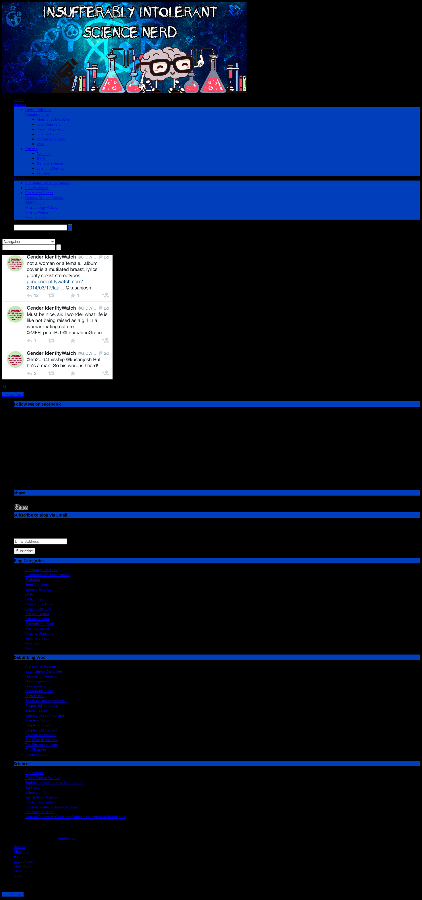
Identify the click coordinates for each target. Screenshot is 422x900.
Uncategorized (37, 628)
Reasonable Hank (39, 690)
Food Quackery (49, 124)
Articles (20, 104)
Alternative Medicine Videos (47, 183)
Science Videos (37, 618)
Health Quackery (50, 129)
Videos (19, 178)
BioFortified (34, 772)
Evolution (44, 153)
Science (31, 148)
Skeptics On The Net (41, 730)
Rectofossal (34, 695)
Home (19, 99)
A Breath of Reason (40, 666)
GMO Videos (35, 202)
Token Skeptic (36, 754)
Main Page (22, 866)
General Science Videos (44, 197)
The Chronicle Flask (40, 802)
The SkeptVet (35, 749)
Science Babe (36, 710)
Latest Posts (23, 861)
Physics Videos (37, 212)
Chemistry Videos (39, 192)
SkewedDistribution (40, 734)
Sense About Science (42, 797)
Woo (40, 143)
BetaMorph (67, 838)
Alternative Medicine (53, 119)
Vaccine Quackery (51, 139)
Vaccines (44, 173)
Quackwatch (35, 686)
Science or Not (37, 792)
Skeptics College (38, 725)
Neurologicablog (38, 681)
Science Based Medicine (44, 715)
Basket (19, 846)
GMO (41, 158)
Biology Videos (37, 187)
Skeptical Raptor (38, 720)
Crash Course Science (42, 777)
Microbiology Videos (41, 207)
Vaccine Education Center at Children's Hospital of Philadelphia (75, 816)
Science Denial (48, 134)
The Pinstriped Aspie (41, 744)
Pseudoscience (37, 114)
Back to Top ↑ (13, 394)
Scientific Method (50, 168)
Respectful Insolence (41, 705)
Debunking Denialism (42, 676)
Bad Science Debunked (43, 671)
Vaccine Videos (37, 217)
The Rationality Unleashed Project (52, 807)
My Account (23, 871)
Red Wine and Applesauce (46, 700)
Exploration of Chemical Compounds (54, 782)
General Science (50, 163)
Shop (18, 876)
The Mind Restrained (41, 739)
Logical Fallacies (38, 109)
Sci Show (32, 787)
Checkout (21, 851)
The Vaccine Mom (39, 811)
